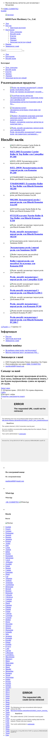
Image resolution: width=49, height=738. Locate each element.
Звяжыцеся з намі (12, 46)
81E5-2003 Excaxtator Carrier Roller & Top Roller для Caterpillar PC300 (27, 154)
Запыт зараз (5, 388)
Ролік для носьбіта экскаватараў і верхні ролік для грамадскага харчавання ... (25, 133)
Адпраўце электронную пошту (13, 396)
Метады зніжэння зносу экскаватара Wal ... (22, 352)
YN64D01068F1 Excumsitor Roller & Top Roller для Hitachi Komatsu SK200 (26, 186)
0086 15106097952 (11, 9)
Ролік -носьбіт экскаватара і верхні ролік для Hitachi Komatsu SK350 (26, 234)
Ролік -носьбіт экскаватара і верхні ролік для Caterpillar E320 (26, 278)
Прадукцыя (9, 30)
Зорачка (13, 38)
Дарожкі (13, 40)
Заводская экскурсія (18, 28)
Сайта (3, 392)
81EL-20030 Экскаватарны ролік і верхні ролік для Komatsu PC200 (26, 170)
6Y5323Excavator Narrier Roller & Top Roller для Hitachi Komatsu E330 (26, 218)
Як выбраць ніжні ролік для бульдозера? (21, 350)
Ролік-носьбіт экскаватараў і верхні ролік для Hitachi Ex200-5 (26, 291)
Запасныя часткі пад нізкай (20, 42)
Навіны (8, 44)
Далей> (6, 327)
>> (10, 327)
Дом (7, 24)
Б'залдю (13, 36)
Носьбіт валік (15, 34)
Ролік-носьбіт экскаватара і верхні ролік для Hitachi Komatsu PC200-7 (26, 319)
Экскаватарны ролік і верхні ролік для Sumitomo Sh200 (24, 248)
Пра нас (8, 26)
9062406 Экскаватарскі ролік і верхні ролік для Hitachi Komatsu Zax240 (26, 202)
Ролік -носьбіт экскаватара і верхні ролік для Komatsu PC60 (25, 305)
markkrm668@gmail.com (14, 366)
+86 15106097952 (12, 502)
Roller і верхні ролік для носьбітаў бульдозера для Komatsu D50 (22, 263)
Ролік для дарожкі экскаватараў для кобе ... (26, 92)
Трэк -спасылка (16, 32)
